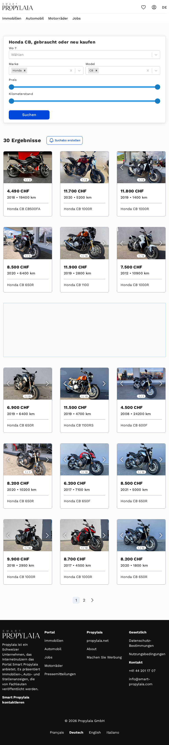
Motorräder (58, 18)
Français (57, 732)
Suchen (29, 114)
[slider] (11, 87)
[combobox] (28, 70)
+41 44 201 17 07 (142, 671)
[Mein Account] (154, 7)
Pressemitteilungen (60, 674)
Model (90, 64)
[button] (24, 70)
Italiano (113, 732)
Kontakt (136, 662)
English (95, 732)
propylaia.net (97, 641)
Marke (13, 64)
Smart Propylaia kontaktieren (15, 699)
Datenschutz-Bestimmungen (141, 643)
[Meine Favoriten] (143, 7)
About (91, 649)
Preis (13, 80)
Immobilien (11, 18)
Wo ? (13, 48)
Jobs (76, 18)
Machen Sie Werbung (104, 657)
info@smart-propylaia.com (140, 681)
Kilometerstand (21, 94)
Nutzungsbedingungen (147, 654)
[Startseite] (17, 6)
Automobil (35, 18)
